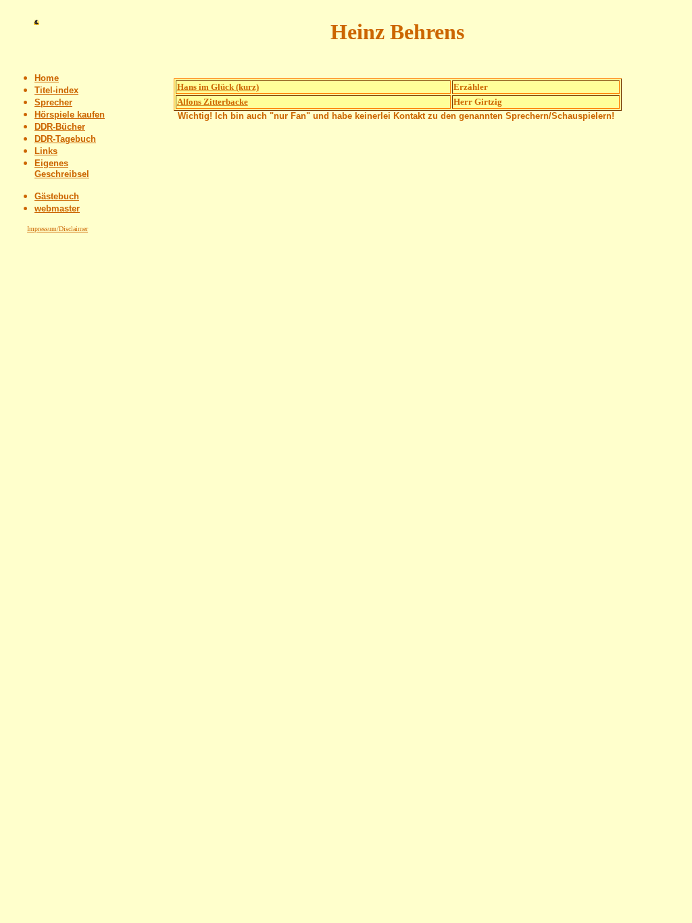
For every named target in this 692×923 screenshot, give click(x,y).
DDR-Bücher (59, 127)
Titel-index (56, 90)
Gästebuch (56, 196)
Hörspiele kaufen (69, 114)
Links (45, 151)
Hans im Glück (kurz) (218, 87)
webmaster (57, 208)
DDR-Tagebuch (65, 139)
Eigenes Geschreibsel (61, 168)
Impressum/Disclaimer (57, 228)
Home (46, 78)
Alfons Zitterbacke (212, 102)
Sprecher (53, 102)
